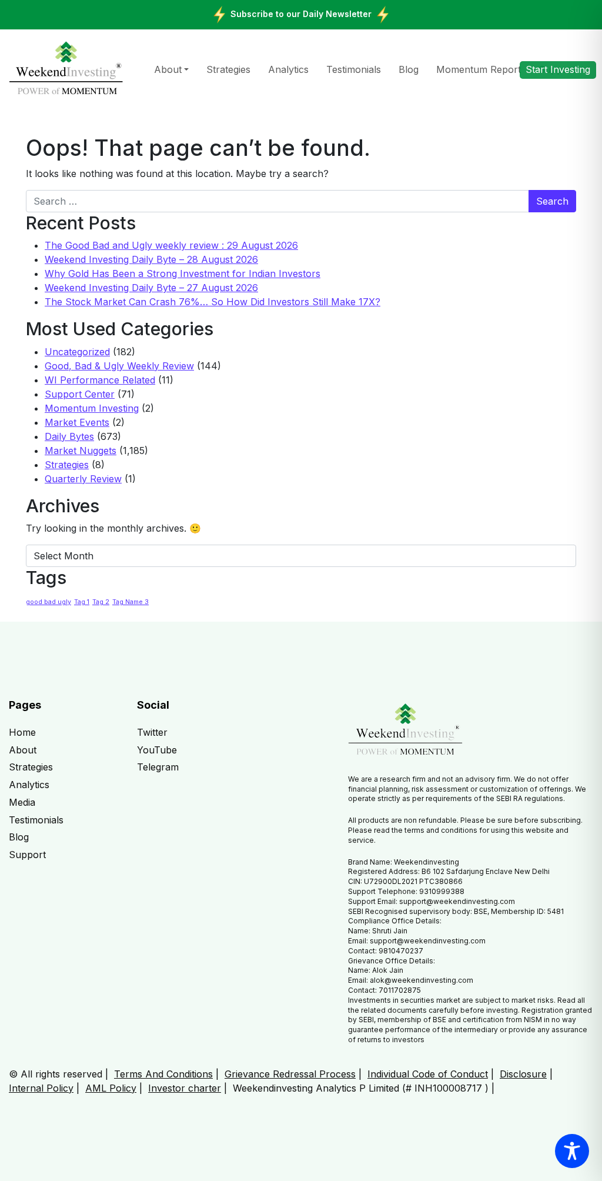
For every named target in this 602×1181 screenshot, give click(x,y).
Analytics (288, 69)
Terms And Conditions (163, 1074)
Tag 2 (100, 602)
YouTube (157, 750)
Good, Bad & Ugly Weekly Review (119, 366)
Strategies (228, 69)
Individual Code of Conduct (427, 1074)
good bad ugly (48, 602)
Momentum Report (478, 69)
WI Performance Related (100, 380)
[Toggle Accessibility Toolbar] (572, 1151)
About (168, 69)
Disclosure (523, 1074)
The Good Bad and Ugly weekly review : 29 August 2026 (171, 245)
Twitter (152, 732)
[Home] (66, 69)
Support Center (80, 394)
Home (22, 732)
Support (27, 854)
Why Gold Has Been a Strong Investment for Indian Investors (182, 273)
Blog (409, 69)
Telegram (158, 767)
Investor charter (184, 1088)
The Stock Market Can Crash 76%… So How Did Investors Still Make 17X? (212, 302)
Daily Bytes (69, 436)
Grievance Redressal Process (290, 1074)
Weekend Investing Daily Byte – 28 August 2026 (151, 259)
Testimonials (353, 69)
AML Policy (110, 1088)
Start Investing (558, 69)
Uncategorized (77, 352)
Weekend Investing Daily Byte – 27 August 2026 (151, 287)
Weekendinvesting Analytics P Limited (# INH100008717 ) (361, 1088)
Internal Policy (41, 1088)
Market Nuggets (80, 450)
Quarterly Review (83, 479)
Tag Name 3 (130, 602)
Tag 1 (81, 602)
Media (22, 802)
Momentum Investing (92, 408)
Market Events (77, 422)
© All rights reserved (55, 1074)
